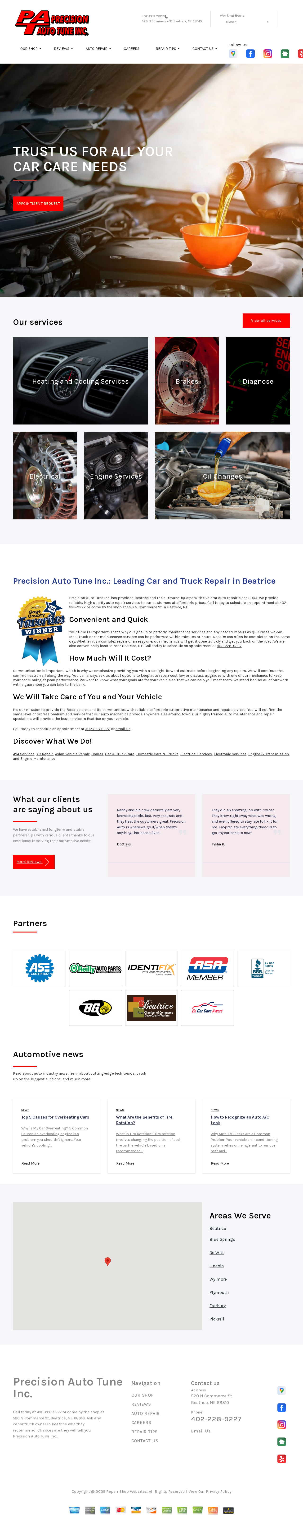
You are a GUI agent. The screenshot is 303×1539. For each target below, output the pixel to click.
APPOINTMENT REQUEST (38, 203)
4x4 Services (24, 754)
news (25, 1110)
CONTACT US (203, 48)
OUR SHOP (29, 48)
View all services (266, 320)
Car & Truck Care (119, 754)
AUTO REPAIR (96, 48)
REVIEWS (61, 48)
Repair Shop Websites (126, 1491)
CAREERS (131, 48)
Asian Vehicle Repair (72, 754)
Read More (31, 1163)
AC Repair (44, 754)
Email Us (201, 1431)
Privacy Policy (218, 1491)
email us (123, 729)
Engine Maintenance (37, 758)
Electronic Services (230, 754)
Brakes (97, 754)
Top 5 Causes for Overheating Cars (55, 1117)
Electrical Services (196, 754)
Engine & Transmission (268, 754)
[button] (108, 1261)
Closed (231, 22)
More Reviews (30, 861)
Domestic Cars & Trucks (157, 754)
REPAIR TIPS (166, 48)
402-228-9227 (153, 16)
